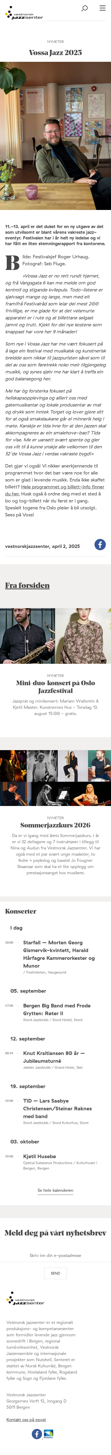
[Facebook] (37, 1437)
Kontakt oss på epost (26, 1419)
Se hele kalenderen (55, 1190)
